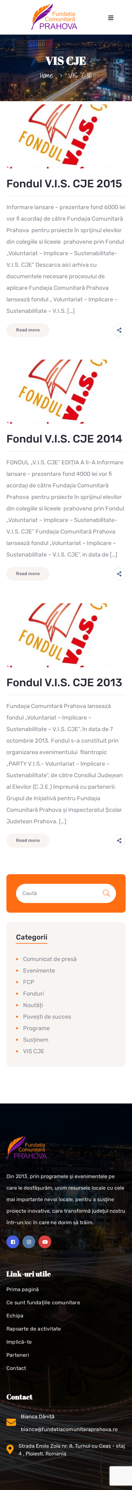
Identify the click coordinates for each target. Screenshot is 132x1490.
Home (47, 75)
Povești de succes (47, 1016)
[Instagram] (28, 1241)
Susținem (35, 1039)
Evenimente (39, 970)
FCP (28, 982)
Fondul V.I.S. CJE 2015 (64, 183)
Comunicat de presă (50, 959)
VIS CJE (33, 1051)
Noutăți (33, 1005)
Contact (16, 1368)
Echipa (14, 1316)
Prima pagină (22, 1289)
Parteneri (17, 1355)
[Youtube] (44, 1241)
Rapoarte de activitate (33, 1329)
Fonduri (33, 993)
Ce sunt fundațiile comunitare (43, 1302)
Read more (28, 330)
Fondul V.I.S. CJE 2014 (64, 438)
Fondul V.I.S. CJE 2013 (64, 682)
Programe (36, 1028)
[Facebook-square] (12, 1241)
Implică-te (19, 1342)
